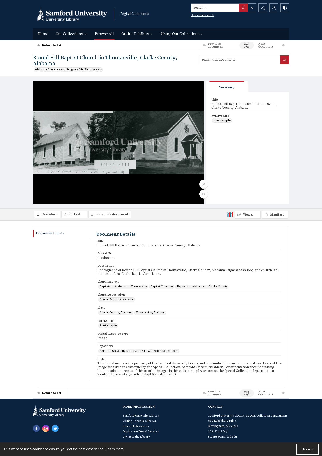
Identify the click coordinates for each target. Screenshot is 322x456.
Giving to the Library (136, 437)
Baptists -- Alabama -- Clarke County (202, 287)
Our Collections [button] (69, 34)
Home (43, 34)
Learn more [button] (115, 449)
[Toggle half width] (203, 194)
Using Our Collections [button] (180, 34)
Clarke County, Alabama (116, 313)
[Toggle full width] (203, 184)
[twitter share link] (55, 428)
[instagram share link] (45, 428)
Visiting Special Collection (140, 421)
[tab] (227, 86)
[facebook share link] (36, 428)
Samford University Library (141, 416)
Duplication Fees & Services (141, 431)
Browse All (104, 34)
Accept (307, 449)
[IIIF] (230, 214)
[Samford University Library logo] (72, 14)
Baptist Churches (162, 287)
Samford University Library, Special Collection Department (139, 351)
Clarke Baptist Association (117, 299)
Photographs (222, 120)
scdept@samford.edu (222, 437)
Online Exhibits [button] (135, 34)
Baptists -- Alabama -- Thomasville (123, 287)
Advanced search (202, 15)
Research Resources (136, 426)
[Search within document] (284, 59)
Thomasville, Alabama (150, 313)
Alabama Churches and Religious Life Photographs (68, 69)
